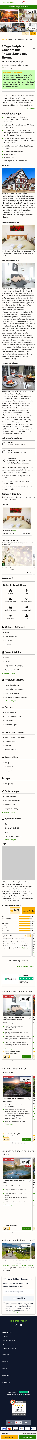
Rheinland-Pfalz (27, 1265)
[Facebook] (20, 1325)
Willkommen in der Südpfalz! (13, 1098)
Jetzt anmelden (18, 1298)
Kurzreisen (5, 1265)
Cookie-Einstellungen (9, 1348)
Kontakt (5, 1336)
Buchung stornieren (9, 1340)
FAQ (4, 1344)
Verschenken (9, 1437)
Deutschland (15, 1265)
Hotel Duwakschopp (8, 1023)
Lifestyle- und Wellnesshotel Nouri (12, 1186)
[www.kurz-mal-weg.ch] (9, 2)
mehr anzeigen (30, 108)
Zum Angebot (26, 1057)
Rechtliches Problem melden (25, 966)
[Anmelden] (29, 2)
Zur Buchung (26, 533)
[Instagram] (16, 1325)
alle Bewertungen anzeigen (18, 961)
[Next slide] (33, 542)
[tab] (5, 1260)
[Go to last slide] (30, 1240)
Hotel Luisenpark (8, 1101)
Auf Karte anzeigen (8, 68)
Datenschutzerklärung (12, 1312)
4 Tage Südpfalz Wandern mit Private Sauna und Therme (13, 1019)
